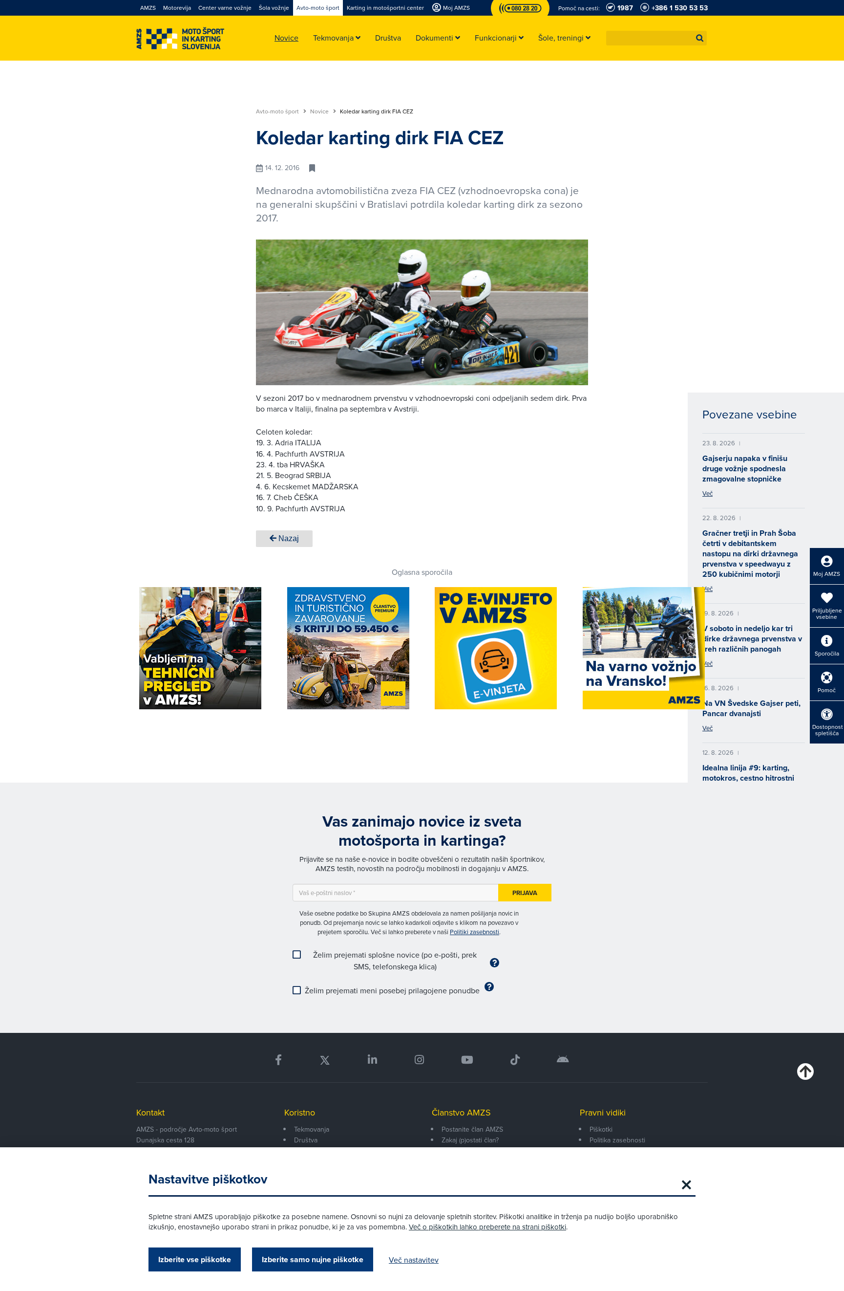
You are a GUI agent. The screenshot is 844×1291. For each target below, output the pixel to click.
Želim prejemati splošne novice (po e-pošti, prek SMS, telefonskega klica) (395, 960)
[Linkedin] (372, 1060)
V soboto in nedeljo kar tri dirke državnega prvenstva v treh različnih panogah (752, 639)
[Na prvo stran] (180, 38)
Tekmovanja (311, 1129)
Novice (320, 111)
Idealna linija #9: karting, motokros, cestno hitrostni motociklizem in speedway (749, 778)
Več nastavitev (414, 1259)
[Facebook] (278, 1060)
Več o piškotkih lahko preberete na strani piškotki (487, 1227)
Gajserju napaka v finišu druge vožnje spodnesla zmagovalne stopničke (744, 468)
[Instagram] (419, 1060)
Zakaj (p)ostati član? (470, 1140)
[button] (700, 38)
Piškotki (601, 1129)
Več (707, 493)
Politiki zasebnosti (474, 931)
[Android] (563, 1060)
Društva (305, 1140)
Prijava (524, 892)
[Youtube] (467, 1060)
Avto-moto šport (278, 111)
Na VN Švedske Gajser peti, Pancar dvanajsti (751, 708)
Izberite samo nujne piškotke (312, 1259)
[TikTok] (515, 1060)
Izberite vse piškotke (194, 1259)
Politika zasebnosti (617, 1140)
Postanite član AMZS (472, 1129)
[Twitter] (325, 1060)
